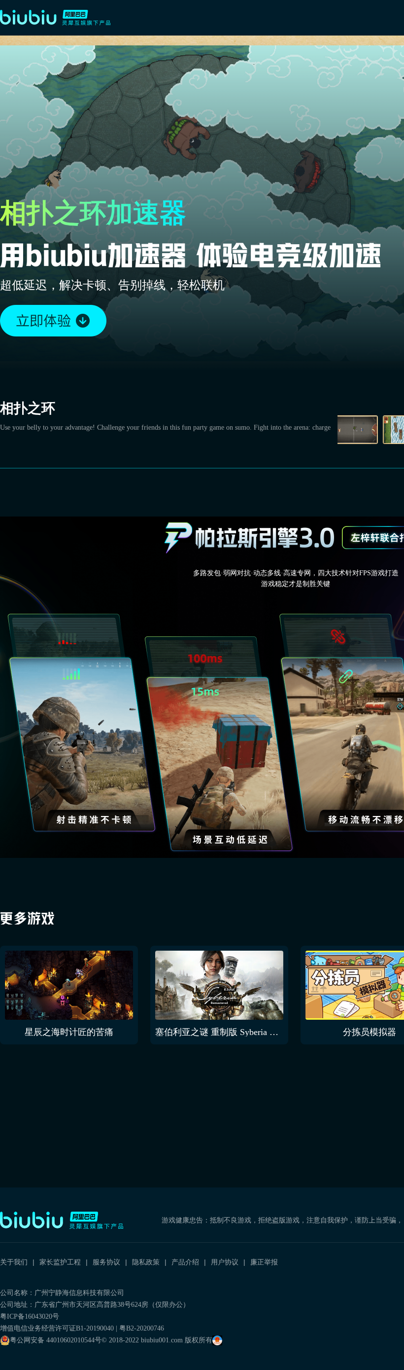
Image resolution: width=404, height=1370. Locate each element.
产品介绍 (185, 1262)
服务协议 (106, 1262)
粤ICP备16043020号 (29, 1316)
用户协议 (224, 1262)
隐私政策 (146, 1262)
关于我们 (14, 1262)
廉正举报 (264, 1262)
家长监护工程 (60, 1262)
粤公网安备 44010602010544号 (55, 1340)
